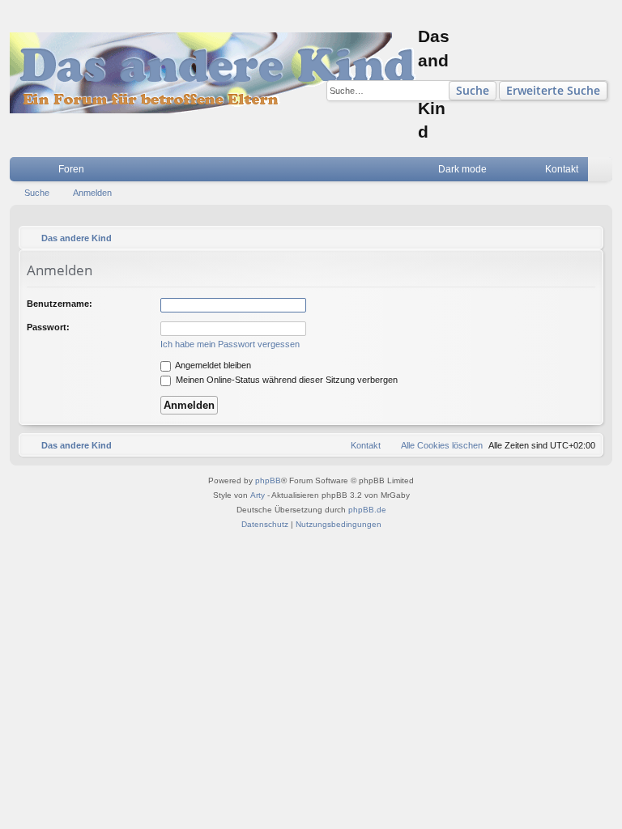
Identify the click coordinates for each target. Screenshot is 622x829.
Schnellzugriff (25, 172)
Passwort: (48, 327)
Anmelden (92, 193)
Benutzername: (59, 303)
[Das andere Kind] (214, 72)
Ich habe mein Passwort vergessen (230, 344)
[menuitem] (508, 169)
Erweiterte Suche (553, 90)
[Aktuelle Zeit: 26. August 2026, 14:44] (587, 238)
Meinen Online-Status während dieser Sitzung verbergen (285, 380)
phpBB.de (367, 509)
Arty (257, 495)
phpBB (268, 480)
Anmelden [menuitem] (603, 172)
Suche (472, 90)
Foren (71, 169)
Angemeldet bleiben (212, 365)
